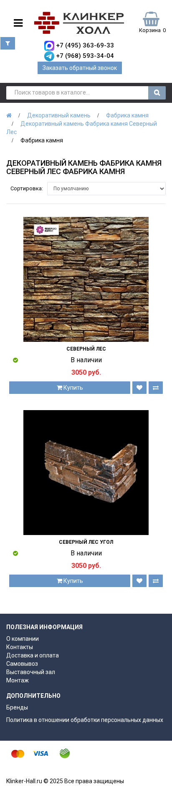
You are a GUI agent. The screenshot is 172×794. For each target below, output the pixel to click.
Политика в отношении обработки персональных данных (84, 720)
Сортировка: (26, 188)
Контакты (19, 647)
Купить (72, 387)
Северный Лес (86, 349)
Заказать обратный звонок (80, 68)
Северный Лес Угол (86, 542)
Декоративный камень (59, 115)
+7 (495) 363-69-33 (85, 45)
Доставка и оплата (32, 655)
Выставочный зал (30, 672)
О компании (22, 638)
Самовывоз (22, 663)
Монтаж (17, 680)
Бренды (17, 707)
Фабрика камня (127, 115)
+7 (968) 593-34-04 (85, 56)
